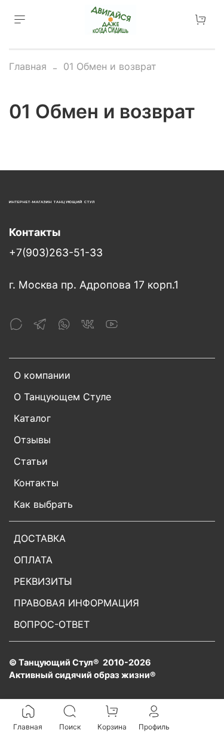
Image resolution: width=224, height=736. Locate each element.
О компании (42, 375)
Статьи (31, 461)
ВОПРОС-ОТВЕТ (52, 624)
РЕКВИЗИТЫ (43, 581)
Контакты (36, 483)
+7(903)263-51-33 (56, 252)
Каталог (32, 418)
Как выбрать (43, 504)
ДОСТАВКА (40, 538)
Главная (28, 66)
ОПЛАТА (33, 560)
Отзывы (32, 440)
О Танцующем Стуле (62, 397)
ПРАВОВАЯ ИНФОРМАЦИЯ (76, 603)
